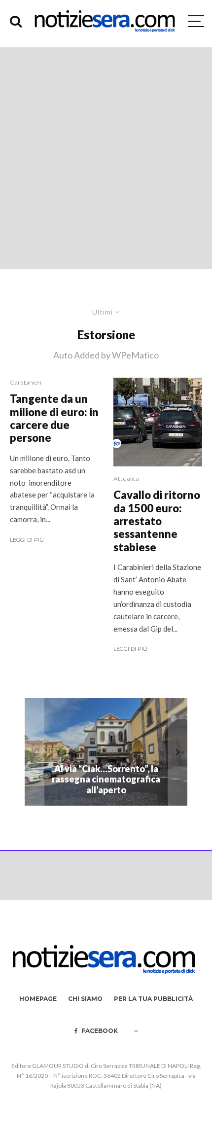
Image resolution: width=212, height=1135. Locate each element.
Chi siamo (85, 998)
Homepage (38, 998)
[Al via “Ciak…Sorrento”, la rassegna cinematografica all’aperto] (106, 752)
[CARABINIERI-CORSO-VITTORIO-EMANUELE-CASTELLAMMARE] (157, 422)
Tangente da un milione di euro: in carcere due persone (54, 418)
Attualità (126, 478)
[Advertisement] (106, 158)
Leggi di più (27, 539)
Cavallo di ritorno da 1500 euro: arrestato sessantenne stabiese (156, 521)
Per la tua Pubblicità (153, 998)
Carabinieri (25, 382)
